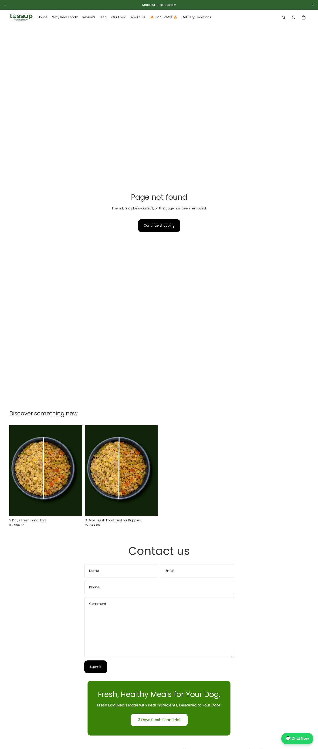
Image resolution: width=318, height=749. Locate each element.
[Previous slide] (16, 470)
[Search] (283, 17)
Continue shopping (159, 225)
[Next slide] (75, 470)
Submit (95, 666)
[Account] (293, 17)
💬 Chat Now (297, 738)
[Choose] (75, 508)
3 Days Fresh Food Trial (159, 719)
